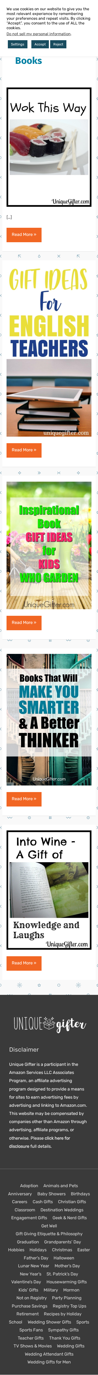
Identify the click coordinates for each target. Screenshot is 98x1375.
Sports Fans (31, 1330)
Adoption (29, 1185)
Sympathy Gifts (63, 1330)
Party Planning (67, 1298)
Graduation (28, 1241)
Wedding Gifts (70, 1346)
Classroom (25, 1209)
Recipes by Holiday (63, 1314)
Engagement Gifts (29, 1218)
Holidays (38, 1250)
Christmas (62, 1250)
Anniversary (20, 1193)
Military (51, 1290)
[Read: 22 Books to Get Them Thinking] (49, 719)
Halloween (64, 1257)
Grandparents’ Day (62, 1241)
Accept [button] (40, 44)
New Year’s (30, 1273)
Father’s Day (36, 1257)
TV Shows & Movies (33, 1346)
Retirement (27, 1314)
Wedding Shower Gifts (49, 1322)
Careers (19, 1202)
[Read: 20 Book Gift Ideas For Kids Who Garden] (49, 544)
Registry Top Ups (69, 1306)
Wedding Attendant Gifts (49, 1354)
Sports (82, 1322)
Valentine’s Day (26, 1282)
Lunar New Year (33, 1266)
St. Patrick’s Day (62, 1273)
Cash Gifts (43, 1202)
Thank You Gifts (64, 1338)
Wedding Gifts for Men (49, 1362)
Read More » (23, 237)
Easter (83, 1250)
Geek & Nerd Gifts (70, 1218)
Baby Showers (51, 1193)
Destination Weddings (62, 1209)
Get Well (49, 1225)
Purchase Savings (29, 1306)
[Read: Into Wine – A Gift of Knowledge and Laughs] (49, 889)
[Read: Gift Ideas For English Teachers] (49, 351)
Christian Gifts (72, 1202)
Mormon (71, 1290)
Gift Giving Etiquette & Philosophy (49, 1234)
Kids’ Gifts (28, 1290)
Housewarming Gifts (67, 1282)
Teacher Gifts (31, 1338)
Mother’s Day (67, 1266)
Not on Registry (31, 1298)
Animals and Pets (60, 1185)
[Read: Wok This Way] (49, 146)
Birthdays (80, 1193)
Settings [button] (17, 44)
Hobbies (16, 1250)
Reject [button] (58, 44)
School (15, 1322)
